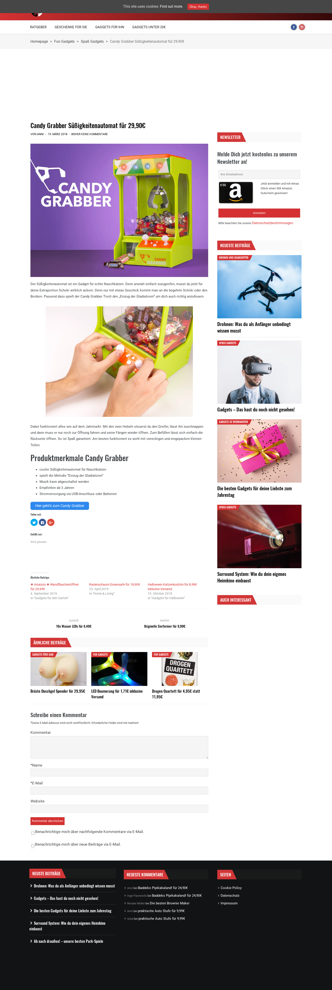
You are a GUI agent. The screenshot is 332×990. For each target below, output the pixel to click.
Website (37, 801)
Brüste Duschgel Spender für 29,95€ (57, 691)
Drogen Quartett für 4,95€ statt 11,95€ (176, 693)
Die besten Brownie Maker (169, 903)
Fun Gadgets (64, 41)
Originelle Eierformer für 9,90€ (164, 626)
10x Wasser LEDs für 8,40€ (73, 626)
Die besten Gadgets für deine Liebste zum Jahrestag (254, 491)
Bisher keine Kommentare (89, 134)
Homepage (39, 41)
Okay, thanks (198, 6)
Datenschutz (230, 896)
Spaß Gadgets (92, 41)
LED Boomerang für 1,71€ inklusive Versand (117, 693)
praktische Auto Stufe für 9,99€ (161, 911)
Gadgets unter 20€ (149, 27)
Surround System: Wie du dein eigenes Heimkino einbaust (251, 577)
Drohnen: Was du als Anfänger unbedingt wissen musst (254, 327)
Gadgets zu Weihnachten (233, 422)
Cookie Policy (231, 888)
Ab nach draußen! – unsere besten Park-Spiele (68, 941)
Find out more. (171, 6)
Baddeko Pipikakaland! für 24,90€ (163, 888)
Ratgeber (38, 27)
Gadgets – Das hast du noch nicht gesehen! (256, 409)
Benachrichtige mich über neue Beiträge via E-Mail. (78, 844)
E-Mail (37, 783)
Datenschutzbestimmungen (272, 223)
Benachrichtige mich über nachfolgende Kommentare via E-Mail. (89, 831)
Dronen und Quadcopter (233, 257)
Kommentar (40, 732)
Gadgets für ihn (109, 27)
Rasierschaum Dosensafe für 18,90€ (114, 584)
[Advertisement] (119, 85)
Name (37, 765)
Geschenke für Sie (71, 27)
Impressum (229, 903)
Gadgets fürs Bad (43, 654)
